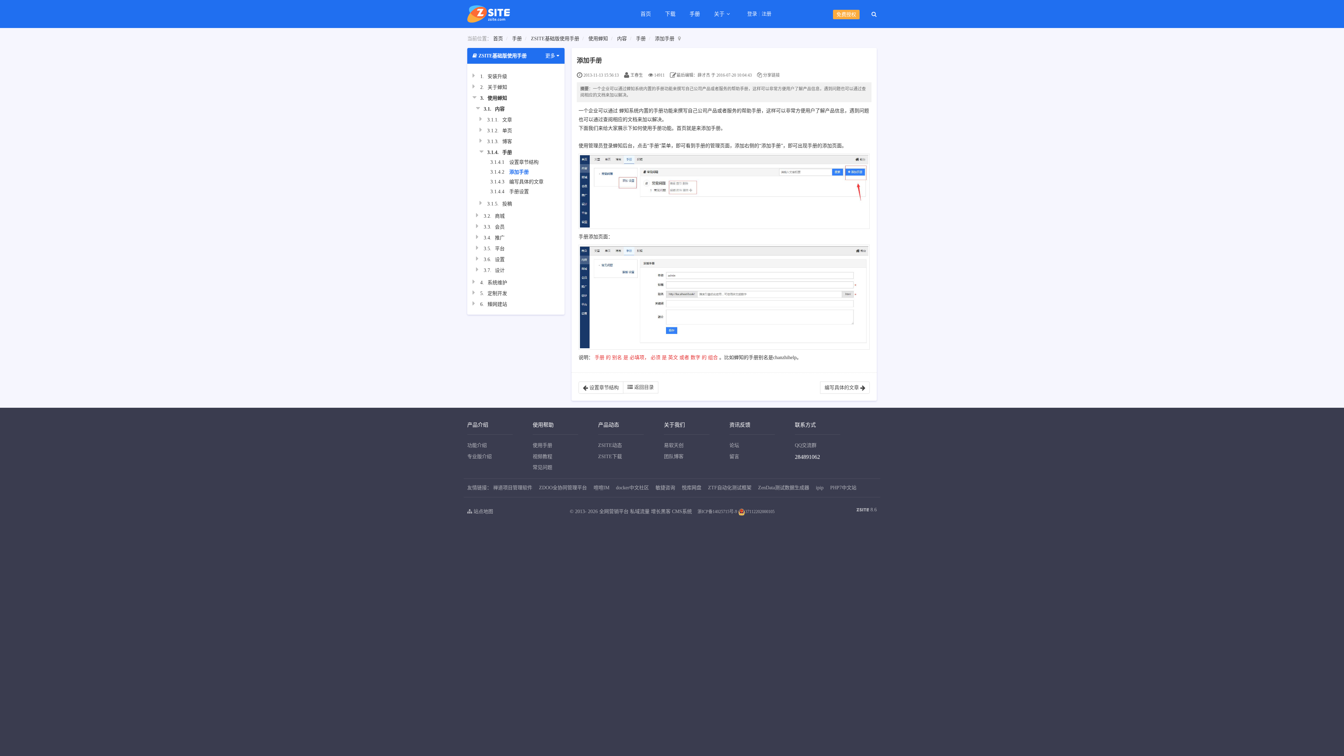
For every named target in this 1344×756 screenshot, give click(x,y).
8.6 (866, 510)
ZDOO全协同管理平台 (563, 487)
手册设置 (519, 191)
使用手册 (542, 445)
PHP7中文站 (843, 487)
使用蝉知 (598, 38)
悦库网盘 (691, 487)
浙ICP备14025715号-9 (717, 511)
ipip (820, 487)
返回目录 (643, 387)
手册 (695, 14)
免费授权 (846, 14)
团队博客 (674, 456)
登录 (752, 14)
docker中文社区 (632, 487)
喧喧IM (601, 487)
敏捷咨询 (665, 487)
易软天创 (674, 445)
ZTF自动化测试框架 (729, 487)
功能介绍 (477, 445)
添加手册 (664, 38)
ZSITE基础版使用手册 (555, 38)
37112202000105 (760, 511)
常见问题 (542, 467)
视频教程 (542, 456)
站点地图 (482, 511)
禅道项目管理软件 (512, 487)
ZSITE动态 (610, 445)
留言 (734, 456)
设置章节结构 (524, 162)
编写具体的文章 (526, 181)
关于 (720, 14)
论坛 (734, 445)
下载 (670, 14)
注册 (766, 14)
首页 (645, 14)
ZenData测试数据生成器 (783, 487)
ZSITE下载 (610, 456)
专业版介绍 (479, 456)
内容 (622, 38)
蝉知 (624, 110)
